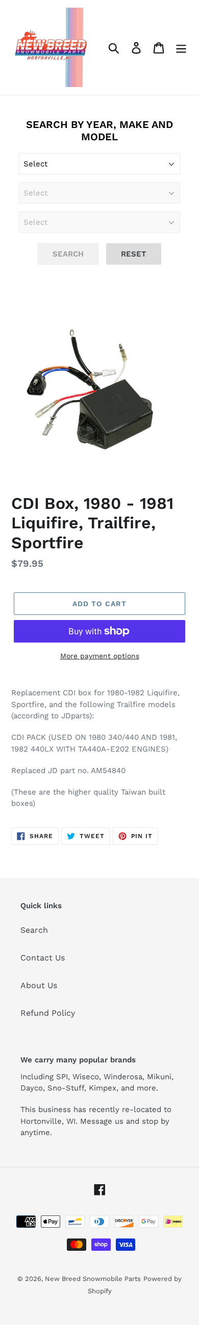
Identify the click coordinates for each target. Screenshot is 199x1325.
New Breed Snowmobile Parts (93, 1279)
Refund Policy (47, 1013)
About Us (38, 985)
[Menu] (181, 47)
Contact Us (42, 958)
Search (34, 930)
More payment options (99, 656)
